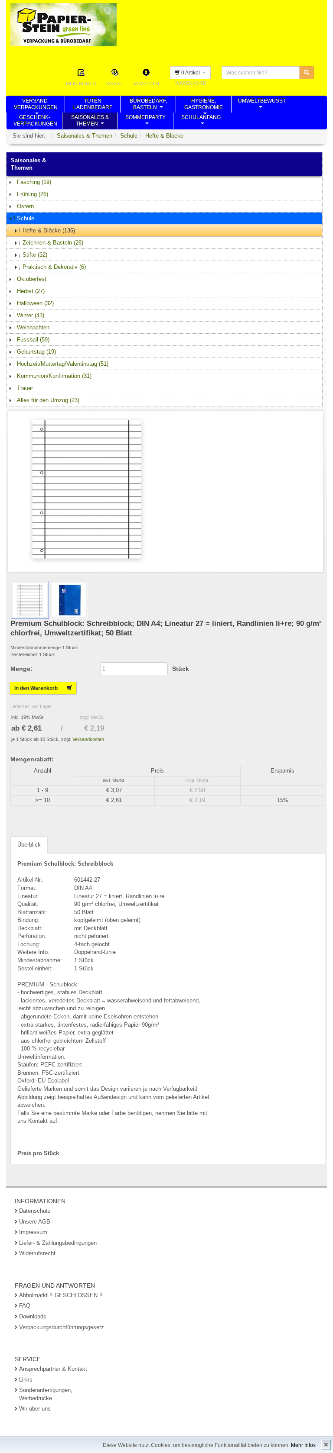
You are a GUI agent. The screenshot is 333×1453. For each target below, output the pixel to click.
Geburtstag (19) (36, 351)
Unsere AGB (34, 1221)
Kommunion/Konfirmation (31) (54, 376)
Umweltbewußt (262, 105)
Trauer (25, 388)
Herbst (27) (31, 291)
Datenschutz (35, 1211)
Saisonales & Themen (84, 135)
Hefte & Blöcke (164, 135)
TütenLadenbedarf (92, 105)
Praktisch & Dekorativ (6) (54, 267)
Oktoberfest (31, 279)
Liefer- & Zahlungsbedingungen (58, 1243)
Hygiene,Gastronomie (203, 105)
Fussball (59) (33, 339)
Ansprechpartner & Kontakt (53, 1369)
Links (26, 1379)
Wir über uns (35, 1408)
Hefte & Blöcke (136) (49, 230)
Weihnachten (33, 327)
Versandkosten (88, 739)
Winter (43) (30, 315)
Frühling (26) (32, 194)
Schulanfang (201, 121)
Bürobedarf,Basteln (148, 105)
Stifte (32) (35, 254)
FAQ (24, 1305)
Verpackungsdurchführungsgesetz (61, 1327)
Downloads (32, 1316)
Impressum (33, 1232)
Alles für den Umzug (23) (48, 400)
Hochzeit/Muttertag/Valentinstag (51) (62, 364)
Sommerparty (145, 121)
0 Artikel (191, 73)
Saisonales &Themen (90, 121)
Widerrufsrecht (37, 1253)
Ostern (25, 206)
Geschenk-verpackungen (35, 121)
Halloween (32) (35, 303)
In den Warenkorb (40, 688)
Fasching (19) (34, 182)
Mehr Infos (303, 1445)
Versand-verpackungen (36, 105)
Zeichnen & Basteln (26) (53, 242)
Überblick (29, 844)
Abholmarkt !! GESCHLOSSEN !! (61, 1295)
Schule (128, 135)
